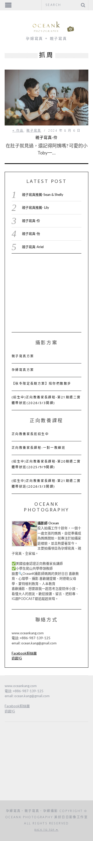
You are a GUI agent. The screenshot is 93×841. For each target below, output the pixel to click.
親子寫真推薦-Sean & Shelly (42, 194)
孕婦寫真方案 (23, 370)
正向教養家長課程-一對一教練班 (38, 448)
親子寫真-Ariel (33, 247)
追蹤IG (17, 658)
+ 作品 (18, 131)
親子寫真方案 (23, 356)
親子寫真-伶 (46, 137)
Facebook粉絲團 (24, 653)
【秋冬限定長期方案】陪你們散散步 (41, 384)
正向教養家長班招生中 (30, 434)
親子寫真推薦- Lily (35, 207)
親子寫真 (33, 131)
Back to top (45, 830)
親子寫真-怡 (31, 234)
